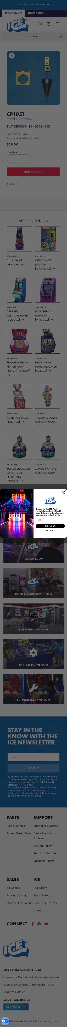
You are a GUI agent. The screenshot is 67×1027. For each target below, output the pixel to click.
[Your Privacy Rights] (5, 1021)
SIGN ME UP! (50, 526)
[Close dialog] (64, 492)
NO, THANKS (50, 530)
